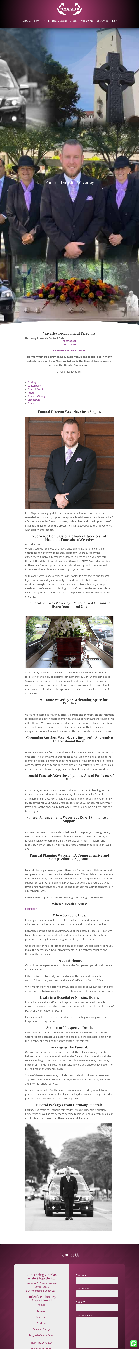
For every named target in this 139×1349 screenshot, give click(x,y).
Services (38, 20)
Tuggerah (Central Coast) (41, 1335)
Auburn (32, 392)
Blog (114, 20)
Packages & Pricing (57, 20)
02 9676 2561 (69, 341)
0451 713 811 (69, 344)
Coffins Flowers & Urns (81, 20)
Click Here (31, 908)
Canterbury (34, 385)
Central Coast (35, 389)
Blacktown (34, 399)
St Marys (33, 382)
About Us (27, 20)
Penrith (32, 403)
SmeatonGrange (37, 396)
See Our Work (102, 20)
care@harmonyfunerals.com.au (69, 350)
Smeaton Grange (41, 1329)
